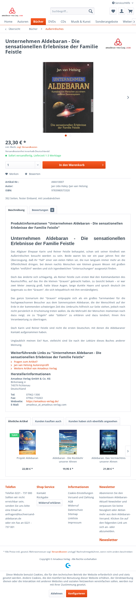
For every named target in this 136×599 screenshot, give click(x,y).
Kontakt (41, 493)
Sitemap (73, 514)
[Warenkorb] (130, 11)
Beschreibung (16, 210)
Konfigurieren (76, 593)
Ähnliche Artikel (18, 421)
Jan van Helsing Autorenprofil (31, 365)
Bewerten (34, 174)
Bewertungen (42, 210)
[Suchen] (90, 11)
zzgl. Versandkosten (27, 147)
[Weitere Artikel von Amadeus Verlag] (118, 44)
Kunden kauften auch (48, 421)
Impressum (74, 522)
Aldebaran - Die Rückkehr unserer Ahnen (68, 459)
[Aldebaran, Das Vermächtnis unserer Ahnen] (108, 442)
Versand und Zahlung (81, 497)
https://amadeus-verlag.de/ (42, 401)
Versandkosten (59, 551)
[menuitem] (72, 11)
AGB (70, 501)
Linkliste (73, 518)
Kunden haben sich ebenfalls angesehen (93, 421)
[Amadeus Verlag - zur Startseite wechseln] (12, 12)
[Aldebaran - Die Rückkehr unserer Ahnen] (68, 442)
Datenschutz (75, 509)
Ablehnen (57, 593)
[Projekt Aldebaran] (27, 442)
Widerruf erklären (49, 502)
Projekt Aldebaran (27, 458)
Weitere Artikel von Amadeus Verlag (35, 368)
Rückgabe (42, 497)
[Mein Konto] (121, 11)
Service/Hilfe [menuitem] (123, 3)
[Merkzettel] (113, 11)
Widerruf (73, 505)
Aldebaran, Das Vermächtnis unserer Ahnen (109, 459)
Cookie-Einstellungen (80, 493)
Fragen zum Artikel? (25, 361)
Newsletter (108, 539)
